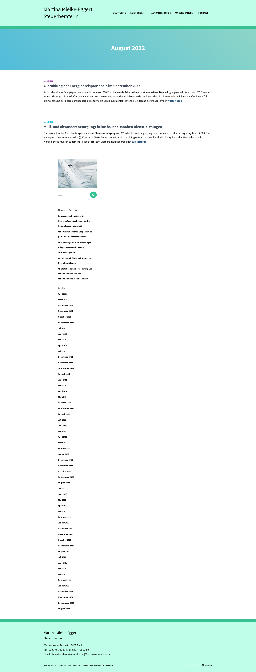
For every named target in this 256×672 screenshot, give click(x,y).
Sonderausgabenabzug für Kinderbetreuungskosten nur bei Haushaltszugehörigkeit (74, 221)
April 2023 (62, 437)
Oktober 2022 (64, 471)
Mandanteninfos (161, 12)
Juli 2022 (62, 488)
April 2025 (62, 345)
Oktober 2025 (64, 316)
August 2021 (64, 551)
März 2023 (62, 442)
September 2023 (66, 408)
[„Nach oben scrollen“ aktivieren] (250, 666)
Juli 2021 (62, 557)
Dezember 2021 (65, 528)
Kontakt (203, 12)
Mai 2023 (62, 431)
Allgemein (48, 81)
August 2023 (64, 414)
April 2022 (62, 505)
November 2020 (65, 597)
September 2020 (66, 603)
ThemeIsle (207, 665)
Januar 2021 (63, 585)
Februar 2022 (64, 517)
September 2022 (66, 477)
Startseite (119, 12)
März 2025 (62, 351)
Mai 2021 (62, 568)
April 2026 (62, 294)
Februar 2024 (64, 402)
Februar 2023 (64, 448)
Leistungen (137, 12)
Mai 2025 (62, 339)
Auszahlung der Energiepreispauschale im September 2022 (92, 85)
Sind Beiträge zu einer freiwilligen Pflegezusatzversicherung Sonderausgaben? (74, 247)
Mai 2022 (62, 500)
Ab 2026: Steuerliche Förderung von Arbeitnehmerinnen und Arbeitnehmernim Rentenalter (75, 273)
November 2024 (65, 362)
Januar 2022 (63, 522)
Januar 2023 (63, 454)
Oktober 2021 (64, 540)
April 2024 (62, 391)
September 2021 (66, 545)
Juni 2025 (62, 334)
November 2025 (65, 311)
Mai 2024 (62, 385)
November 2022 (65, 465)
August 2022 (64, 482)
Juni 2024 (62, 379)
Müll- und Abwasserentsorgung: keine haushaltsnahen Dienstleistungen (103, 126)
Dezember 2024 (65, 356)
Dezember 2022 (65, 460)
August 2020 (64, 608)
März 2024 (62, 397)
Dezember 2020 (65, 591)
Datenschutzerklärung (87, 665)
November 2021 (65, 534)
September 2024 (66, 368)
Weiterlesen (174, 100)
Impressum (65, 665)
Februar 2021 (64, 580)
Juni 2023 (62, 425)
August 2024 (64, 374)
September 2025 (66, 322)
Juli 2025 (62, 328)
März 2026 (62, 299)
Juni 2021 (62, 563)
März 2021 (62, 574)
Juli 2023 (62, 419)
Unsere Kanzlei (184, 12)
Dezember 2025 (65, 305)
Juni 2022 (62, 494)
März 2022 (62, 511)
